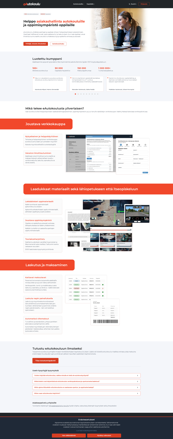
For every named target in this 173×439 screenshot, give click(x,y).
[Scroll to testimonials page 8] (95, 94)
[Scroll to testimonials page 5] (86, 94)
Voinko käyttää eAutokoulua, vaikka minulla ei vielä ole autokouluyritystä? (61, 375)
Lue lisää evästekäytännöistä (86, 430)
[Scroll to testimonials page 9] (97, 94)
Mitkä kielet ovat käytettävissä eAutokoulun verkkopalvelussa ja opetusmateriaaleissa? (67, 381)
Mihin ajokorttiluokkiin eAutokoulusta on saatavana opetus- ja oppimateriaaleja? (64, 387)
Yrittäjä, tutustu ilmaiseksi (36, 44)
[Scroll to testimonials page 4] (83, 94)
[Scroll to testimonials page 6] (89, 94)
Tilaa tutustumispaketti (45, 361)
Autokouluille (78, 4)
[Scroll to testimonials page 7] (92, 94)
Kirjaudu (144, 4)
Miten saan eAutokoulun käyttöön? (47, 393)
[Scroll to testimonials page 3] (81, 94)
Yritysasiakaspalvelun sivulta (59, 406)
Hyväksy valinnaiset (104, 435)
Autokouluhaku (58, 44)
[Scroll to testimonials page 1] (75, 94)
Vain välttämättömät (69, 435)
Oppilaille (90, 4)
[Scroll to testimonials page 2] (78, 94)
